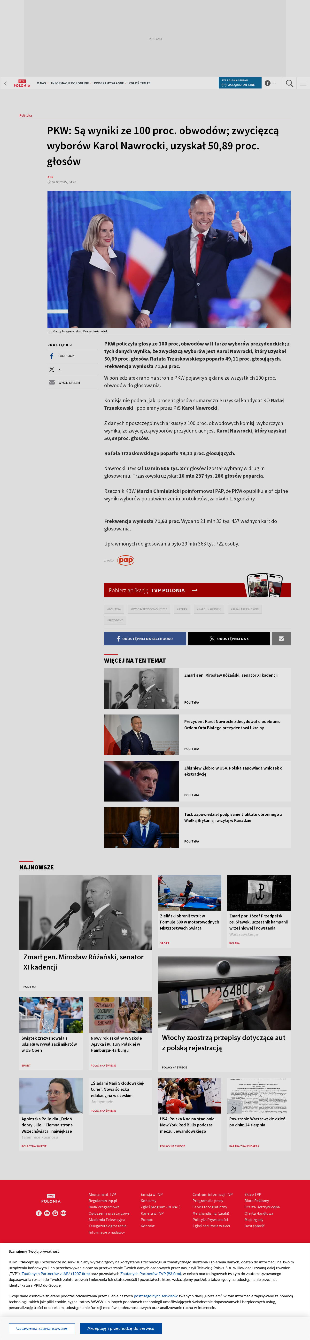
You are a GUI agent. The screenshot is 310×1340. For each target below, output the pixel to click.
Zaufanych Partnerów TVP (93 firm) (150, 1274)
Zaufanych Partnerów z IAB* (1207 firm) (56, 1274)
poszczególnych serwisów (156, 1296)
